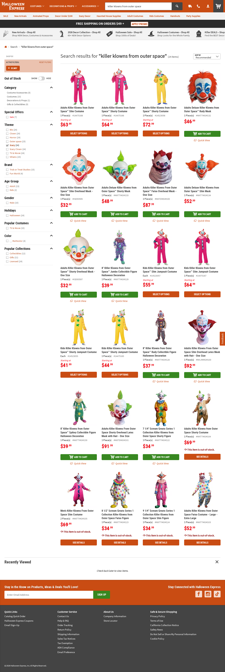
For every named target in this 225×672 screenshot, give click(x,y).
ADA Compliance (65, 647)
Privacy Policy (157, 616)
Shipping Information (68, 634)
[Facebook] (198, 594)
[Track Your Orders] (190, 6)
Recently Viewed (17, 562)
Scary (14, 68)
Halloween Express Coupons (18, 620)
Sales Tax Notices (66, 638)
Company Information (115, 616)
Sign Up (101, 594)
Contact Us (63, 616)
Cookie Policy (157, 638)
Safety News (156, 629)
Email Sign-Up (11, 625)
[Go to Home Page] (5, 46)
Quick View (203, 140)
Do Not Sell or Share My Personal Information (173, 634)
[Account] (208, 6)
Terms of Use (156, 620)
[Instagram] (208, 594)
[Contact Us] (198, 6)
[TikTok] (217, 594)
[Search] (177, 6)
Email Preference (66, 652)
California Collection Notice (164, 625)
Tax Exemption (65, 643)
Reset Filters (45, 62)
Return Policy (64, 629)
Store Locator (110, 620)
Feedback (222, 338)
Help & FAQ (63, 620)
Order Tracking (65, 625)
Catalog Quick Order (14, 616)
